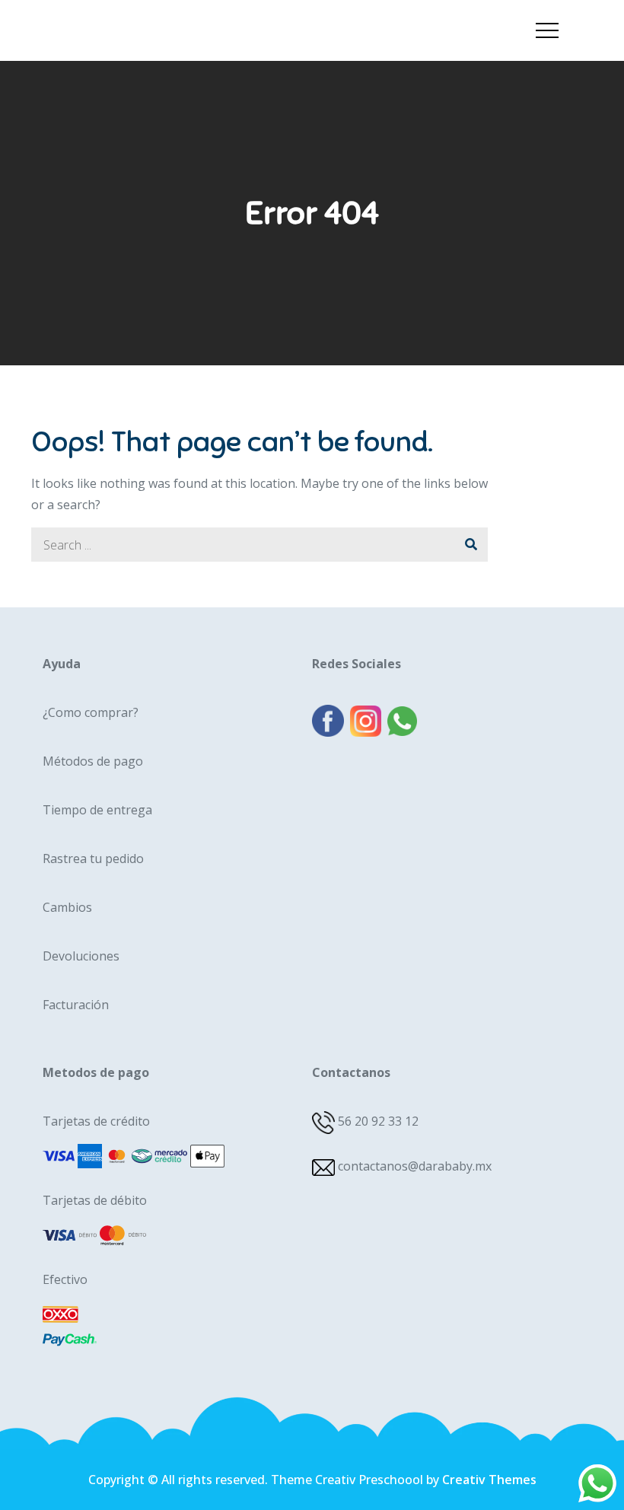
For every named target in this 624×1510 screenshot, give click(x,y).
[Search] (471, 544)
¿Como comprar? (90, 712)
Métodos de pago (93, 761)
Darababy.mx (112, 17)
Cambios (67, 907)
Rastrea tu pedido (93, 858)
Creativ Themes (489, 1479)
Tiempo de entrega (97, 809)
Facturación (76, 1004)
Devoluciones (81, 956)
